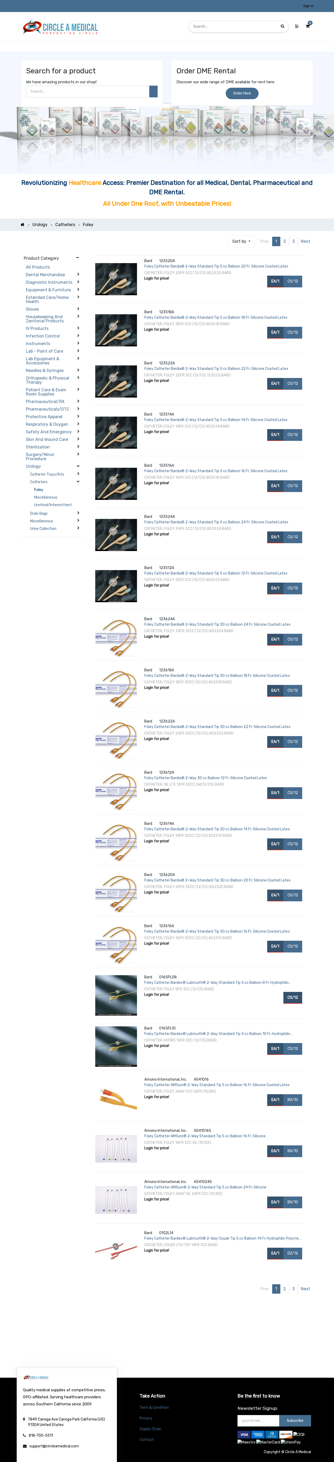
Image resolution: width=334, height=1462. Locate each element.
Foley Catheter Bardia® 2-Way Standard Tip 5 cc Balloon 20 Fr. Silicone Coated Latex (216, 266)
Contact (147, 1439)
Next (305, 241)
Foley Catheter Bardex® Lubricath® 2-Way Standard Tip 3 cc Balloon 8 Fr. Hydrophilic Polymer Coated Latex (216, 983)
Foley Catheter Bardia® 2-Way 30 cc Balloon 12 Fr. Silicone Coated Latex (205, 778)
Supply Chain (150, 1429)
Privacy (146, 1418)
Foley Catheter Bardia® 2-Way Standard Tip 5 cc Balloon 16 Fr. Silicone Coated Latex (216, 471)
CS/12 (293, 281)
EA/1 (275, 281)
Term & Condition (154, 1407)
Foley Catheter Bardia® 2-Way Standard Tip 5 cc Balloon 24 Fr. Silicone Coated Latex (216, 522)
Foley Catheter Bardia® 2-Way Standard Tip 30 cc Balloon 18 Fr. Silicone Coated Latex (217, 675)
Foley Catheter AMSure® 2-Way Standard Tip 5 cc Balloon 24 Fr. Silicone (205, 1187)
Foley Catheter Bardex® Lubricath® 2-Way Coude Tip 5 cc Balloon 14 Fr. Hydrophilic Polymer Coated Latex (222, 1238)
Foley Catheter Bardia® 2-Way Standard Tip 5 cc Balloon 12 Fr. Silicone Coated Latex (216, 573)
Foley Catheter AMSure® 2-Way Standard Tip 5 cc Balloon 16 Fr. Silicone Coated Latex (217, 1085)
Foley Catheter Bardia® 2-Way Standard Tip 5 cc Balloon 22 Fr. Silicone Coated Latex (216, 368)
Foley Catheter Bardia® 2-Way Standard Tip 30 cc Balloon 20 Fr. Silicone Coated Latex (217, 880)
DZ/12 (293, 1253)
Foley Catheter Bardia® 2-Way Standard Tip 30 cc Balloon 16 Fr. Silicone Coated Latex (217, 931)
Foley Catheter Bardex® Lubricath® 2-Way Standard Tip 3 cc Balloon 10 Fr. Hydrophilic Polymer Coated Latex (217, 1034)
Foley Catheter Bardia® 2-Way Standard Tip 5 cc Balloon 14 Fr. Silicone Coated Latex (216, 420)
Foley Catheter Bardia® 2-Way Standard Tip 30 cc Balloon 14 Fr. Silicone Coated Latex (217, 829)
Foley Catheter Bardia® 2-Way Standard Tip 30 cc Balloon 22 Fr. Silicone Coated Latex (217, 727)
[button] (241, 241)
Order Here (242, 93)
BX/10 (293, 1100)
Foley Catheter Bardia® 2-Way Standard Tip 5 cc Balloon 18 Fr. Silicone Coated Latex (216, 317)
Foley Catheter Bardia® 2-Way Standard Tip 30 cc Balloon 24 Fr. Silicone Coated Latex (217, 624)
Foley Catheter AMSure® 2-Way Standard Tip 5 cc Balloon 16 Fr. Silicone (205, 1136)
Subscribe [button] (295, 1420)
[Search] (282, 26)
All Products (38, 267)
